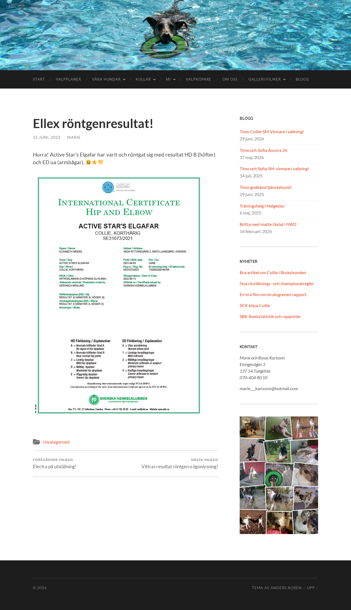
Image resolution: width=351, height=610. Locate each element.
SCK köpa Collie (255, 305)
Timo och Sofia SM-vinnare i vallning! (274, 168)
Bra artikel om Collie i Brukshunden (273, 272)
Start (39, 79)
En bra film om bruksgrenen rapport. (273, 294)
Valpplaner (68, 79)
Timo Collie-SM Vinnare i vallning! (272, 131)
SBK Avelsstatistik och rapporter (270, 316)
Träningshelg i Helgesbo (262, 205)
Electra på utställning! (55, 463)
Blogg (302, 79)
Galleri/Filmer (264, 79)
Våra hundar (106, 79)
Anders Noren (286, 588)
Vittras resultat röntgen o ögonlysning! (179, 463)
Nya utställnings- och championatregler (277, 283)
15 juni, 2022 (47, 137)
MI (168, 79)
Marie (74, 137)
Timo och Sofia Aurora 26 (263, 150)
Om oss (229, 79)
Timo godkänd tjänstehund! (266, 187)
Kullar (143, 79)
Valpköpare (198, 79)
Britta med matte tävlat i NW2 (268, 224)
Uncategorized (56, 441)
